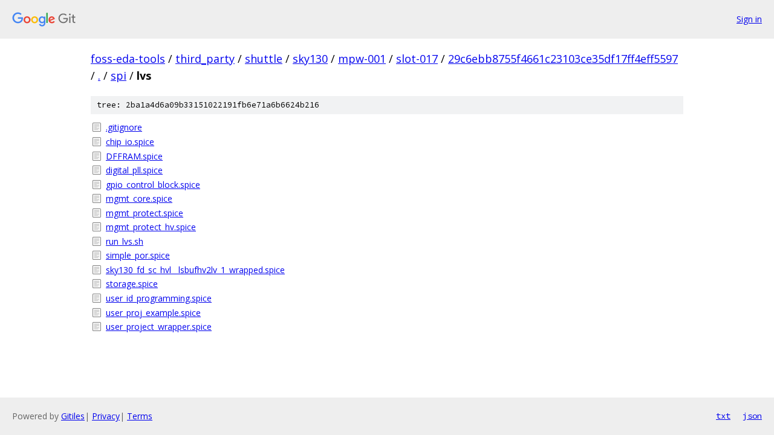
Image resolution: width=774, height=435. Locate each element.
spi (118, 75)
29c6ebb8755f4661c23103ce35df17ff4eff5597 (563, 58)
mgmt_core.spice (139, 198)
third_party (205, 58)
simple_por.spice (138, 255)
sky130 (310, 58)
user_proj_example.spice (153, 312)
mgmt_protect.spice (144, 213)
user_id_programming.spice (159, 298)
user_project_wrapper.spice (159, 326)
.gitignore (124, 127)
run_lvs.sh (124, 241)
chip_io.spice (130, 141)
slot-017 (417, 58)
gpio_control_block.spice (153, 184)
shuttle (263, 58)
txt (723, 415)
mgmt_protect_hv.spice (151, 227)
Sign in (749, 19)
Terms (139, 416)
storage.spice (132, 283)
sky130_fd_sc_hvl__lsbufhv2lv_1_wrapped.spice (195, 270)
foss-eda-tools (128, 58)
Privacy (106, 416)
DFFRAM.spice (134, 156)
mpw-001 (362, 58)
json (752, 415)
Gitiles (73, 416)
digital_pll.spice (134, 170)
